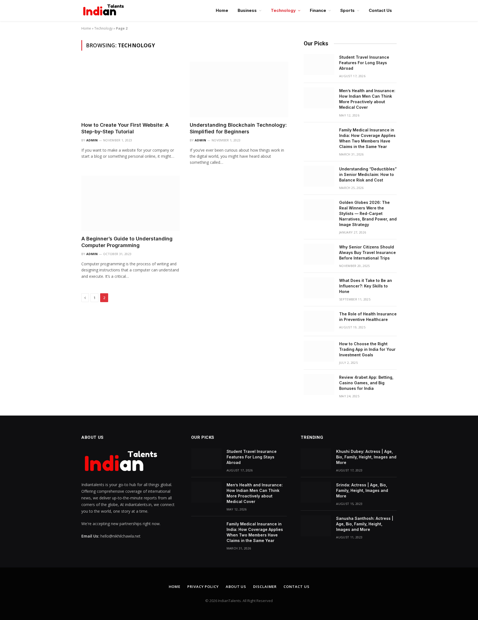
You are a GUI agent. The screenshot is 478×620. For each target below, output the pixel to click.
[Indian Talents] (104, 10)
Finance (318, 10)
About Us (236, 586)
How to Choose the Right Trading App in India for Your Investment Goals (367, 349)
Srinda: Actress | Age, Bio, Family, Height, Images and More (362, 490)
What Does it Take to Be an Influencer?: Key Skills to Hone (365, 286)
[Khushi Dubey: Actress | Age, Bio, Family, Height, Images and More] (316, 458)
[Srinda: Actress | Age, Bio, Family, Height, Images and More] (316, 492)
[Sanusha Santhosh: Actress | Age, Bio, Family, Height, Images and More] (316, 525)
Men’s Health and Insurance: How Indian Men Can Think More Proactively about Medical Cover (367, 99)
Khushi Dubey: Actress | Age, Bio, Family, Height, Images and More (366, 457)
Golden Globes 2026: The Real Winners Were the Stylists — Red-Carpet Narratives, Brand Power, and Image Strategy (368, 213)
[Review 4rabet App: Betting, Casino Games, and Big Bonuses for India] (319, 384)
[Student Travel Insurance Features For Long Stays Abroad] (319, 64)
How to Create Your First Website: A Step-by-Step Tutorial (125, 128)
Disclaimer (265, 586)
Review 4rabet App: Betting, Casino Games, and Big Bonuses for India (366, 383)
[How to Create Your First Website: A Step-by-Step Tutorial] (130, 89)
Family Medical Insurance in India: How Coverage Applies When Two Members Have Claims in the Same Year (367, 138)
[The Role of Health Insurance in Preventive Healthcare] (319, 321)
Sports (347, 10)
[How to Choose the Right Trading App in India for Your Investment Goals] (319, 351)
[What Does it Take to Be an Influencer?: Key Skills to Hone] (319, 287)
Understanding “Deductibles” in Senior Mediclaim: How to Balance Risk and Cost (368, 174)
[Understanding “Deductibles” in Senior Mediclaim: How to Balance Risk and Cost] (319, 176)
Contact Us (380, 10)
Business (247, 10)
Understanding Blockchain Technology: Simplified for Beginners (238, 128)
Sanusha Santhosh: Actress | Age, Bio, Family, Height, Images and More (364, 524)
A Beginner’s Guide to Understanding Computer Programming (127, 242)
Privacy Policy (203, 586)
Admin (92, 140)
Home (222, 10)
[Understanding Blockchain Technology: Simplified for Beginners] (239, 89)
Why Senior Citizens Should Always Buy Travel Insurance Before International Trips (367, 252)
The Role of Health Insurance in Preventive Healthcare (368, 317)
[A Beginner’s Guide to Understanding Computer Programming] (130, 203)
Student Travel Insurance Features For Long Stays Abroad (364, 63)
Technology (283, 10)
